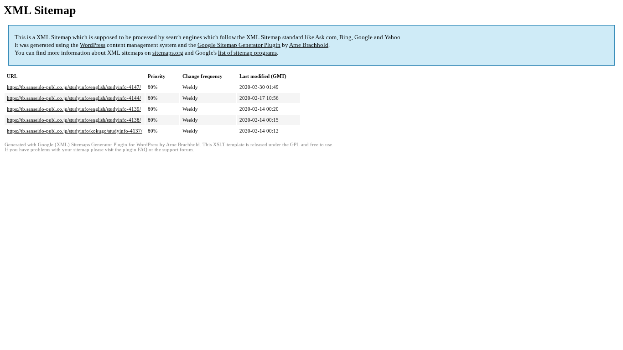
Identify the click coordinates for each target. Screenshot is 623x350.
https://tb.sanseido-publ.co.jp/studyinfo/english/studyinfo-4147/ (74, 87)
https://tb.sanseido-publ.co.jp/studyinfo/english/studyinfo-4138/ (74, 120)
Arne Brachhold (308, 44)
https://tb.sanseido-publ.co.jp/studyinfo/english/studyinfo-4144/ (74, 98)
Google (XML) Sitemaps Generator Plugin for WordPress (98, 144)
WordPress (92, 44)
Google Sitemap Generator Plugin (238, 44)
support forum (177, 149)
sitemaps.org (167, 52)
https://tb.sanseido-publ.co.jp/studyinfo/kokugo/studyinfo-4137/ (74, 131)
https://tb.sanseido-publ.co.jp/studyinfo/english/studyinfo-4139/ (74, 109)
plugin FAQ (135, 149)
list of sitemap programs (247, 52)
